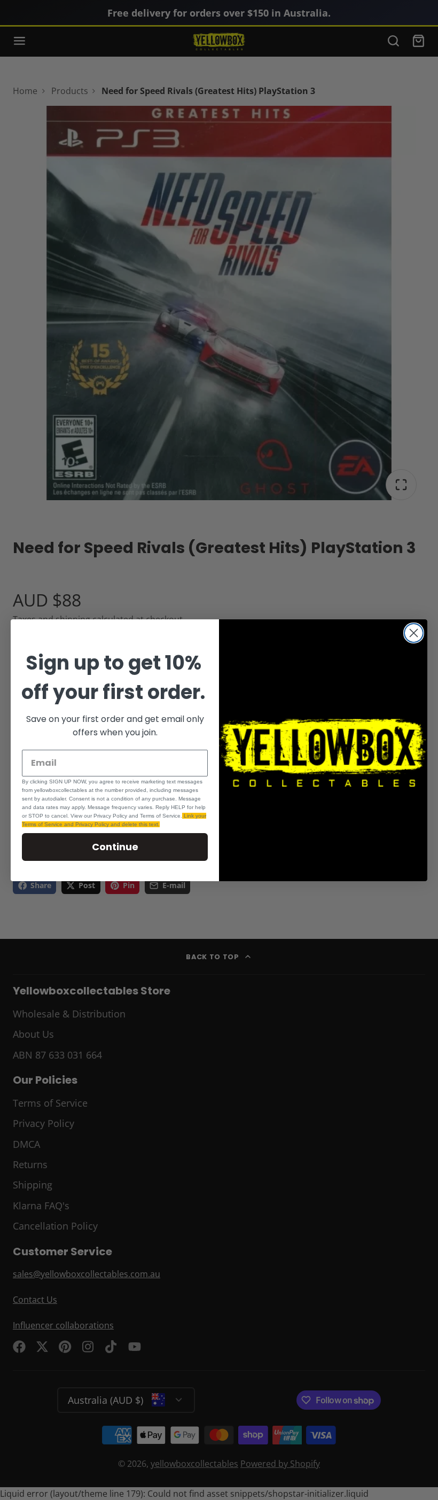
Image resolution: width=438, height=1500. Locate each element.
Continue (115, 846)
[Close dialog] (413, 633)
